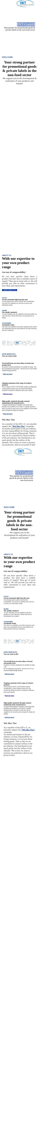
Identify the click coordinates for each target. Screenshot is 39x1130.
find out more (7, 374)
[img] (25, 3)
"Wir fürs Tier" (19, 426)
